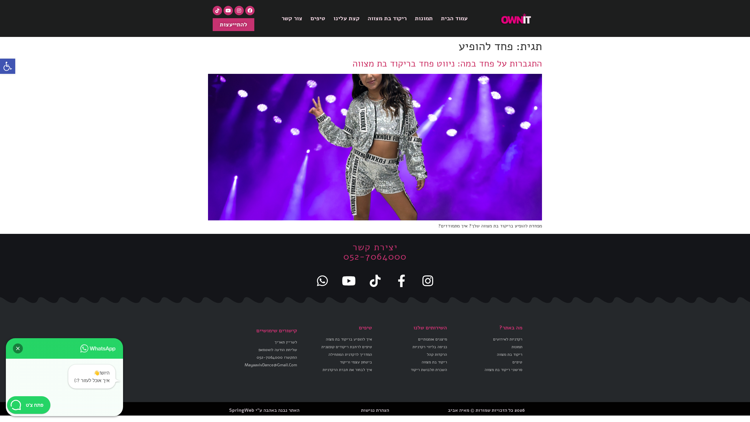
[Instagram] (239, 10)
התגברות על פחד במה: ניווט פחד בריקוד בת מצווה (447, 63)
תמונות (424, 18)
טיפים (318, 18)
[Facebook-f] (401, 281)
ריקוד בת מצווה (387, 18)
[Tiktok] (217, 10)
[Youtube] (228, 10)
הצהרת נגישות (375, 410)
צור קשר (292, 18)
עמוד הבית (454, 18)
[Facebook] (250, 10)
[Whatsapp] (322, 281)
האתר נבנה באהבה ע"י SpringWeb (264, 410)
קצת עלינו (346, 18)
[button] (7, 66)
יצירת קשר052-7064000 (375, 252)
